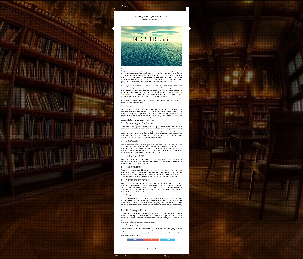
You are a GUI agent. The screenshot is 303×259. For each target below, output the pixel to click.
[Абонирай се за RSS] (188, 256)
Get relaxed (132, 140)
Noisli (129, 194)
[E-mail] (186, 256)
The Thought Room (136, 210)
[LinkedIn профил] (182, 256)
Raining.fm (132, 225)
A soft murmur (134, 166)
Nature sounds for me (137, 179)
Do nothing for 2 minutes (139, 123)
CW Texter (166, 255)
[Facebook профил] (184, 256)
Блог (160, 19)
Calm (128, 105)
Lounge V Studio (135, 155)
